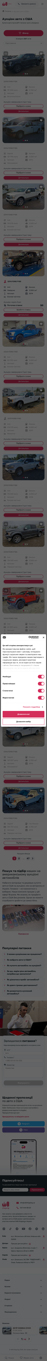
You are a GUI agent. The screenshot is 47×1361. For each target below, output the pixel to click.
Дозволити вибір (23, 722)
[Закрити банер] (43, 637)
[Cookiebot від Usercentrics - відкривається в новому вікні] (29, 637)
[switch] (41, 683)
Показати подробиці (31, 707)
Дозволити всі (23, 714)
